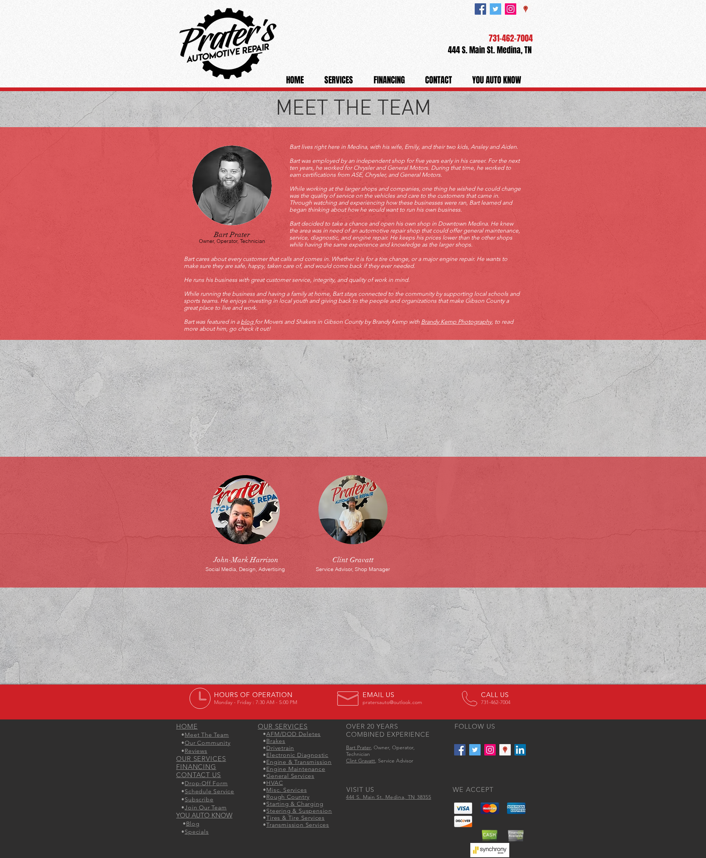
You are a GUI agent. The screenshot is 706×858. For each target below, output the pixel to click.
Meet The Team (207, 734)
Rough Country (287, 796)
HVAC (274, 782)
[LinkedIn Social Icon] (520, 749)
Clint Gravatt (360, 760)
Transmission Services (297, 824)
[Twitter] (495, 9)
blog (247, 321)
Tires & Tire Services (295, 817)
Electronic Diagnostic (297, 754)
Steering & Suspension (299, 810)
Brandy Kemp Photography (456, 321)
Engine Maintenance (295, 768)
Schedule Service (209, 791)
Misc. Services (286, 789)
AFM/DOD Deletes (293, 733)
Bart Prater (358, 747)
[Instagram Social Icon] (510, 9)
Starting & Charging (294, 803)
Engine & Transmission (299, 761)
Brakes (275, 740)
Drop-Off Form (206, 783)
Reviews (196, 750)
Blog (193, 823)
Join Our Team (206, 807)
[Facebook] (480, 9)
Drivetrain (280, 747)
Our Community (207, 742)
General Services (290, 775)
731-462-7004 (511, 38)
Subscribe (199, 799)
